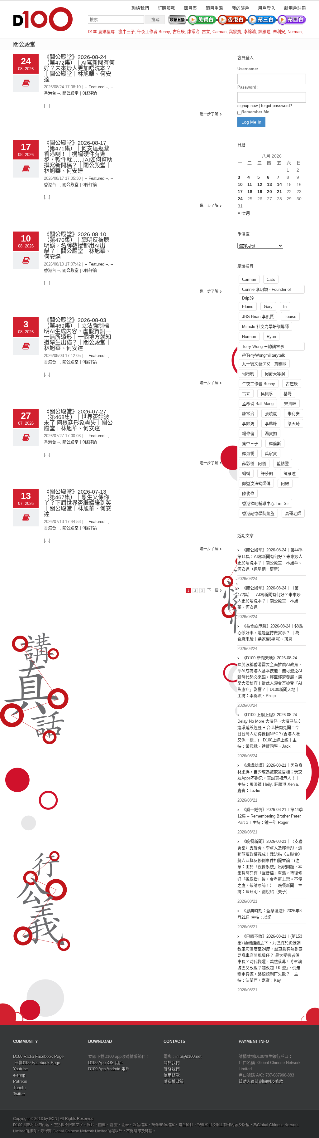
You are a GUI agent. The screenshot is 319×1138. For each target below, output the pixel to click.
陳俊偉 (248, 493)
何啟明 (248, 373)
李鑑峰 (271, 423)
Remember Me (255, 112)
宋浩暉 (290, 403)
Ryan (271, 336)
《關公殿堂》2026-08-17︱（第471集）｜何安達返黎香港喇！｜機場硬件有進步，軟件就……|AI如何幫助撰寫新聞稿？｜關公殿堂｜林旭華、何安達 (78, 157)
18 (249, 191)
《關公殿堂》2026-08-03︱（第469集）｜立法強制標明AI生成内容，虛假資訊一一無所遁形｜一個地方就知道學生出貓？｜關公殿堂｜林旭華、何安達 (78, 334)
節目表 (190, 8)
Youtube (20, 1069)
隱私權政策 (174, 1081)
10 (240, 184)
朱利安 (279, 31)
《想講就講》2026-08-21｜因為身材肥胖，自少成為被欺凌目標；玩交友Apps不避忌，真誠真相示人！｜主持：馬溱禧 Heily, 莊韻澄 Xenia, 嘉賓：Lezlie (269, 778)
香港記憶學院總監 (258, 513)
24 (240, 198)
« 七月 (244, 213)
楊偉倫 (248, 433)
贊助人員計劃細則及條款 (261, 1081)
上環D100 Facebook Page (36, 1062)
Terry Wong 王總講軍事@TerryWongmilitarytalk (263, 347)
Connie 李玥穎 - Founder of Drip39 (266, 290)
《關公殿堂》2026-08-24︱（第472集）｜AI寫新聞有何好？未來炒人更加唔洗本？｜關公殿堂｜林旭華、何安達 (79, 68)
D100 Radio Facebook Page (38, 1056)
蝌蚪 (246, 473)
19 (259, 191)
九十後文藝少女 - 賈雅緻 (264, 363)
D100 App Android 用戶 (109, 1069)
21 (279, 191)
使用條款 (172, 1075)
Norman (295, 31)
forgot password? (276, 105)
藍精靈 (283, 463)
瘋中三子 (126, 31)
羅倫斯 (275, 443)
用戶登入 (266, 8)
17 (240, 191)
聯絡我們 (140, 8)
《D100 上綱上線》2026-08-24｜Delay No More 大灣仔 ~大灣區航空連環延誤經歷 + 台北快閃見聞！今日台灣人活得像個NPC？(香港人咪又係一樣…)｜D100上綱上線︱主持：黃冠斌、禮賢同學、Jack (269, 730)
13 (269, 184)
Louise (290, 316)
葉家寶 (235, 31)
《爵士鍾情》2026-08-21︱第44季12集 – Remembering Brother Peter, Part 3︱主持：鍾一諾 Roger (270, 816)
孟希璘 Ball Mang (258, 403)
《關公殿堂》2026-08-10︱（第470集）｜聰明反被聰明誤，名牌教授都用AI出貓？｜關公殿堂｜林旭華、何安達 (78, 245)
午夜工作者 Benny (153, 31)
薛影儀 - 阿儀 (254, 463)
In (285, 306)
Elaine (247, 306)
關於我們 (172, 1062)
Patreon (20, 1081)
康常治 (193, 31)
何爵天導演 (275, 373)
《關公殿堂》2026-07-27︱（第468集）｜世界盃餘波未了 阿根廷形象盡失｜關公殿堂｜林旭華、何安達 (78, 420)
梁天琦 (294, 423)
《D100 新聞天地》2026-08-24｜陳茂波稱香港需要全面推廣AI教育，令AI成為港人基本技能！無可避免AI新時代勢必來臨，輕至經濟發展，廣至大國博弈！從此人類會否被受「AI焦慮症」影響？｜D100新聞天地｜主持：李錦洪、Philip (269, 677)
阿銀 (285, 483)
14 (279, 184)
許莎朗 (267, 473)
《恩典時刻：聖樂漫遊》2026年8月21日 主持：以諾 (269, 914)
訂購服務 (166, 8)
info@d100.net (188, 1056)
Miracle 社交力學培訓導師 (265, 326)
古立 (206, 31)
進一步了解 (209, 114)
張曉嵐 (271, 413)
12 (259, 184)
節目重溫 (214, 8)
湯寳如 (271, 433)
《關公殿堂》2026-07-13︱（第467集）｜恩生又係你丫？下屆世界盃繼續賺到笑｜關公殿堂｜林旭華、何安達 (78, 503)
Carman (219, 31)
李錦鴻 (250, 31)
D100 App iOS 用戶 (105, 1062)
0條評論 (90, 93)
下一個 (212, 590)
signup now (247, 105)
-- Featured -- (96, 87)
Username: (247, 68)
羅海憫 (248, 453)
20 (269, 191)
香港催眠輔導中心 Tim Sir (265, 503)
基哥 (287, 393)
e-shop (19, 1075)
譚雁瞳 (264, 31)
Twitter (19, 1094)
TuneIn (19, 1087)
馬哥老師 (293, 513)
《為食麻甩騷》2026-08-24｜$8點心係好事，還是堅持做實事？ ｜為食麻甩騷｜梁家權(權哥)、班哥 (270, 632)
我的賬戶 (240, 8)
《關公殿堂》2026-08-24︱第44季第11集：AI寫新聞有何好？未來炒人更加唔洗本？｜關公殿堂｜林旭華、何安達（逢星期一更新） (270, 559)
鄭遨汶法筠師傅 (256, 483)
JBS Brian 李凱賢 (258, 316)
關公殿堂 (70, 93)
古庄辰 (179, 31)
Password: (247, 87)
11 (249, 184)
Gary (268, 306)
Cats (271, 279)
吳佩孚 (267, 393)
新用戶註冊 (295, 8)
